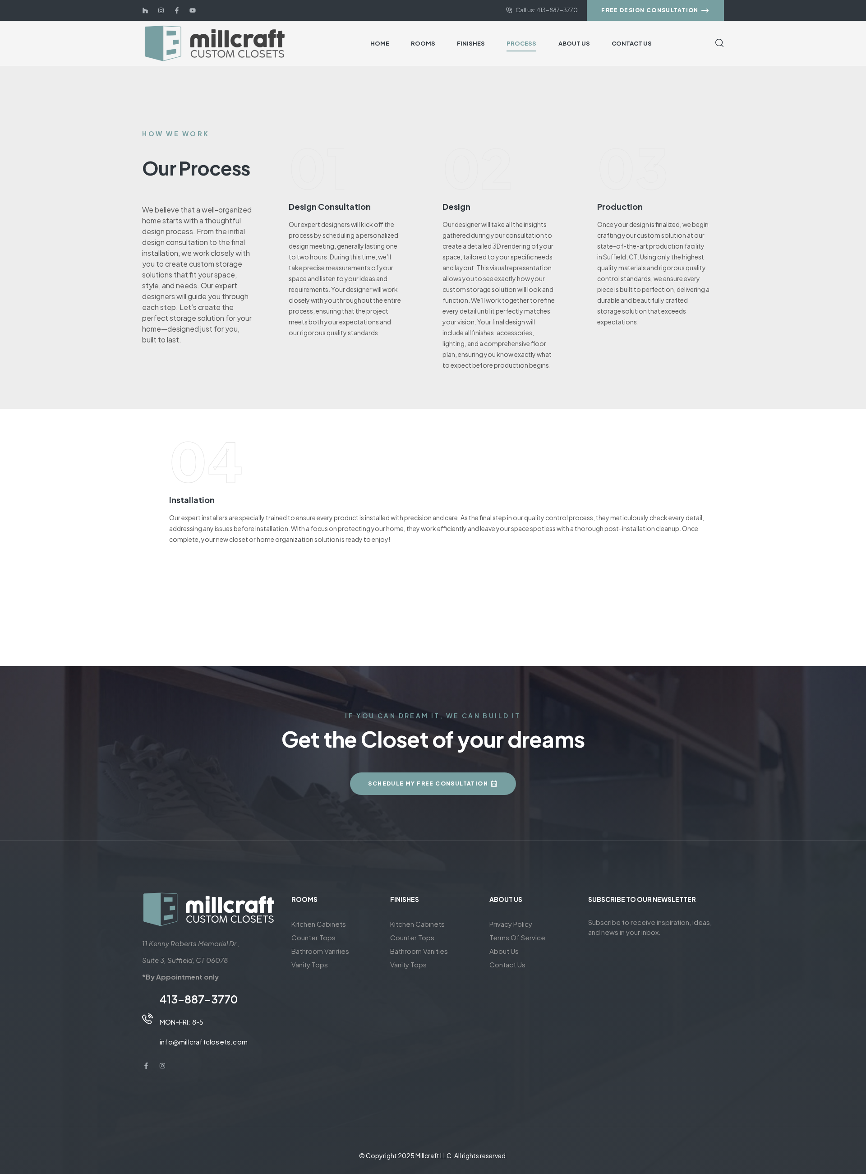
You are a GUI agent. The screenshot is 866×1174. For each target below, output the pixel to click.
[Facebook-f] (177, 10)
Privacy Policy (510, 924)
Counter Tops (313, 937)
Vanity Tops (309, 964)
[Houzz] (145, 10)
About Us (504, 951)
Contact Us (507, 964)
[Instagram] (161, 10)
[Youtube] (192, 10)
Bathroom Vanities (320, 951)
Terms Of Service (517, 937)
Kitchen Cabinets (318, 924)
